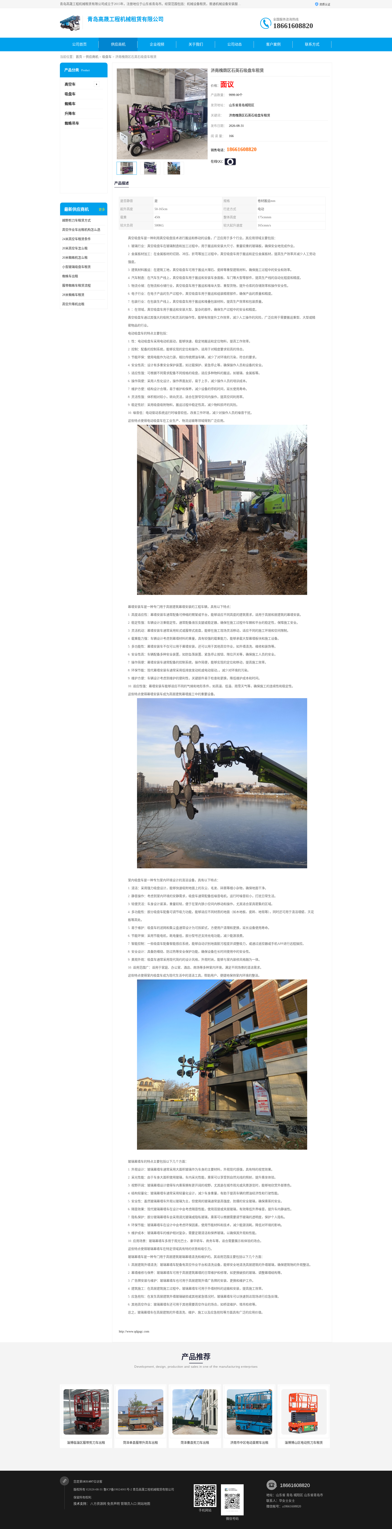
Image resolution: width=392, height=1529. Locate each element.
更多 (102, 209)
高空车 (70, 84)
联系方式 (312, 44)
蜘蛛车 (70, 104)
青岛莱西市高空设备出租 (303, 1442)
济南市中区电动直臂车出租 (195, 1442)
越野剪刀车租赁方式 (76, 220)
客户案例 (273, 44)
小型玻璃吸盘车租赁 (76, 267)
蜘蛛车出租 (70, 276)
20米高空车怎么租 (75, 248)
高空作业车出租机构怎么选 (81, 229)
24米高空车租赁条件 (76, 239)
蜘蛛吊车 (72, 123)
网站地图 (143, 1503)
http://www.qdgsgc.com (134, 1331)
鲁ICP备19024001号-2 (117, 1489)
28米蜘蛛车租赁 (73, 295)
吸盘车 (107, 57)
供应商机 (118, 44)
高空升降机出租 (73, 304)
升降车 (70, 113)
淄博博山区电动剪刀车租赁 (249, 1442)
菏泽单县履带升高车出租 (86, 1442)
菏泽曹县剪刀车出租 (140, 1442)
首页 (79, 57)
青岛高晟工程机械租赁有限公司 (153, 1489)
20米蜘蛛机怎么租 (75, 257)
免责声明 (113, 1503)
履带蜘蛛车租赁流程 (76, 285)
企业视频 (157, 44)
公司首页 (79, 44)
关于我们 (196, 44)
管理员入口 (129, 1503)
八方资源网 (98, 1503)
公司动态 (234, 44)
